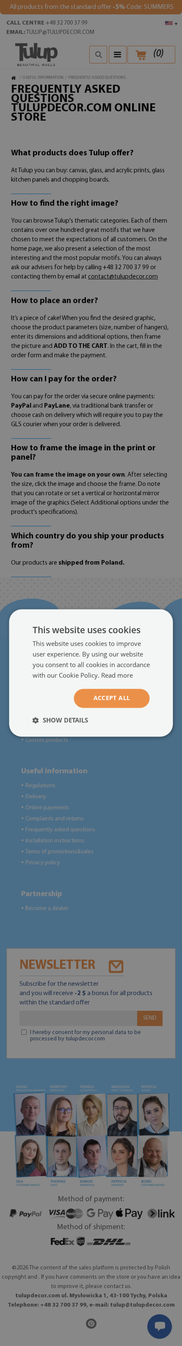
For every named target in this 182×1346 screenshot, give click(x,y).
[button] (60, 720)
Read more (117, 675)
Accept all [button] (112, 698)
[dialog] (91, 673)
